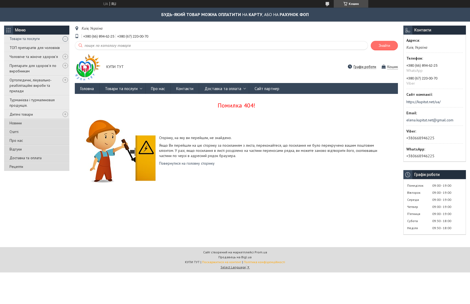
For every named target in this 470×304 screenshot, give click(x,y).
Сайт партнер (267, 89)
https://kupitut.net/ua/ (423, 101)
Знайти (384, 46)
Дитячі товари (21, 114)
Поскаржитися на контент (221, 262)
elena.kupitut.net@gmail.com (429, 120)
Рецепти (16, 166)
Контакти (184, 89)
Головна (87, 89)
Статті (14, 131)
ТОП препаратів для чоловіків (35, 47)
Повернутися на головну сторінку (187, 163)
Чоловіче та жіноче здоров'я (34, 56)
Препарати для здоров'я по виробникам (33, 68)
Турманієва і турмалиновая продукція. (32, 102)
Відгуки (16, 149)
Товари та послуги (25, 38)
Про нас (16, 140)
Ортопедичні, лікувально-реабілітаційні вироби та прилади (31, 85)
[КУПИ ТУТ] (88, 67)
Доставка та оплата (26, 157)
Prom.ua (261, 252)
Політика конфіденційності (264, 262)
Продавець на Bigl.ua (235, 257)
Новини (16, 123)
